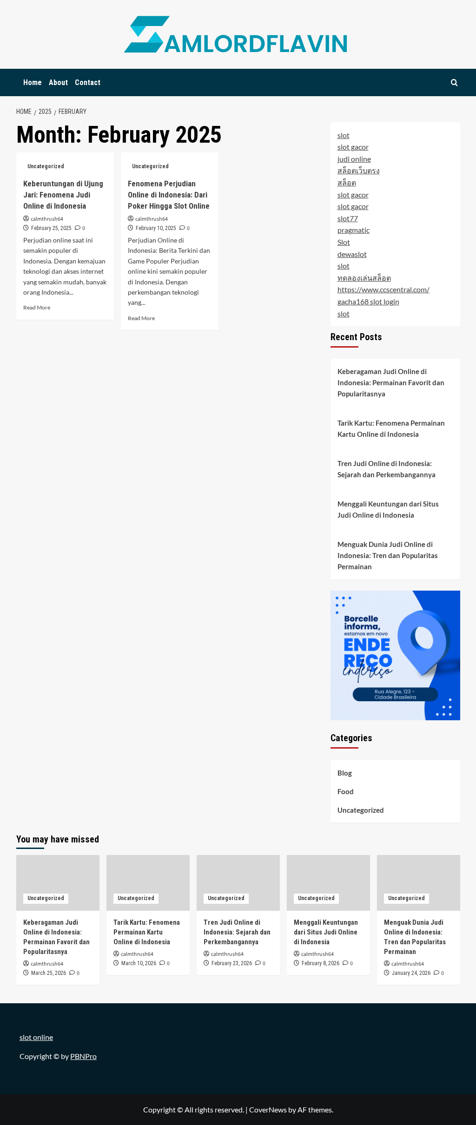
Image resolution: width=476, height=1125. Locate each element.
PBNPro (83, 1056)
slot (343, 135)
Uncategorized (45, 166)
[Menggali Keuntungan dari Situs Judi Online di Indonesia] (328, 882)
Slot (343, 241)
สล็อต (346, 182)
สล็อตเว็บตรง (358, 170)
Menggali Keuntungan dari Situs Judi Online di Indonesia (388, 509)
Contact (87, 82)
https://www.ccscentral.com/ (383, 289)
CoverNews (268, 1109)
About (58, 82)
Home (32, 82)
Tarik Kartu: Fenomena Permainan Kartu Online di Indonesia (391, 428)
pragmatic (353, 229)
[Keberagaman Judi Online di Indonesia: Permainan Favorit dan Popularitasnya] (57, 882)
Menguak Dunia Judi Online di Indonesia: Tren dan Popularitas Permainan (387, 555)
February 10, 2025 (156, 228)
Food (345, 791)
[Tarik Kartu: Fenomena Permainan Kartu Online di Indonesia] (148, 882)
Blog (344, 773)
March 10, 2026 (138, 963)
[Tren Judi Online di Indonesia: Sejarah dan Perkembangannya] (238, 882)
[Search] (454, 82)
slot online (36, 1037)
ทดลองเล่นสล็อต (364, 277)
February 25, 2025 (51, 228)
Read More (36, 307)
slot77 (347, 218)
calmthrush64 (47, 219)
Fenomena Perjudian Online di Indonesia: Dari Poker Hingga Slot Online (169, 195)
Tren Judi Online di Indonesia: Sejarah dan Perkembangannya (386, 469)
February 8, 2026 (320, 963)
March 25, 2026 (48, 973)
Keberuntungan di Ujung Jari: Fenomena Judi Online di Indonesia (63, 195)
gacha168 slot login (368, 301)
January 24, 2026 (411, 973)
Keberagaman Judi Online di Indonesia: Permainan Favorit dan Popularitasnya (390, 382)
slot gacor (353, 146)
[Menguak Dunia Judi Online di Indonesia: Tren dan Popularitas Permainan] (418, 882)
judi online (354, 158)
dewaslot (352, 254)
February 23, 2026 (232, 963)
